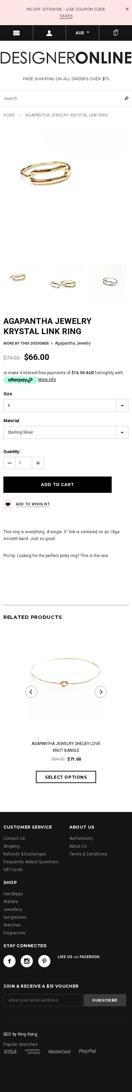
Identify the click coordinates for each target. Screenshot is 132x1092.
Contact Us (14, 838)
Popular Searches (20, 1044)
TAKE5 (66, 16)
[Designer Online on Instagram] (27, 961)
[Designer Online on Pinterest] (44, 961)
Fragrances (14, 933)
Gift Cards (13, 869)
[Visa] (10, 1051)
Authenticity (81, 838)
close (127, 9)
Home (9, 115)
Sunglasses (14, 917)
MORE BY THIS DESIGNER (26, 343)
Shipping (11, 846)
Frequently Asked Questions (31, 862)
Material (11, 420)
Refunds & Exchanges (24, 854)
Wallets (10, 901)
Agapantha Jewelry (73, 343)
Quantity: (11, 451)
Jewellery (12, 909)
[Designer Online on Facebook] (9, 961)
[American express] (32, 1051)
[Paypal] (87, 1051)
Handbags (13, 893)
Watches (12, 925)
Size (7, 394)
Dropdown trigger (49, 33)
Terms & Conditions (88, 854)
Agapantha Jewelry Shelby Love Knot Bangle (66, 747)
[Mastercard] (59, 1051)
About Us (78, 846)
